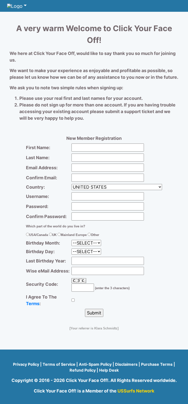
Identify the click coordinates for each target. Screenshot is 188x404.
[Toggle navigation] (17, 6)
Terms (32, 303)
